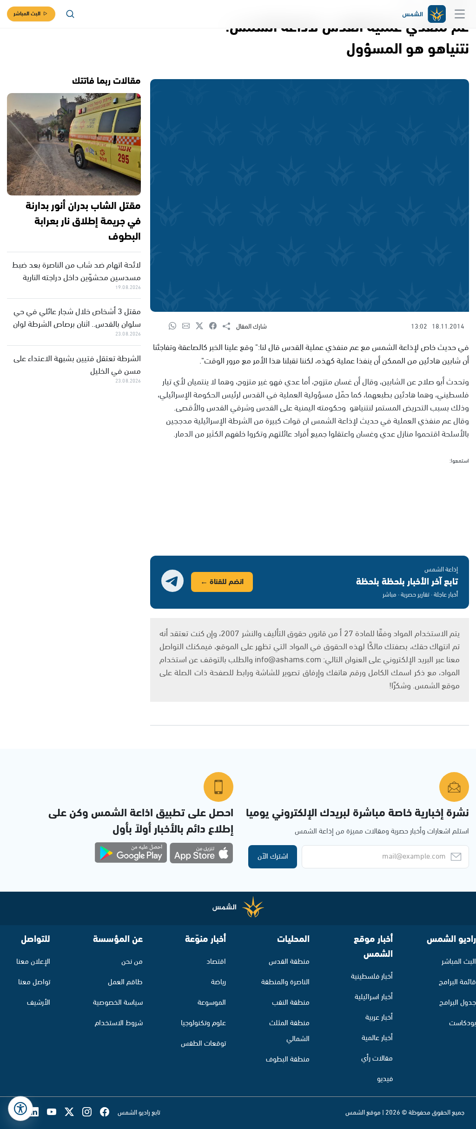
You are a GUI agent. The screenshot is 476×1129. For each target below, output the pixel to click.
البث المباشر (26, 14)
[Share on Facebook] (216, 326)
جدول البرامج (457, 1002)
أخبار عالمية (377, 1038)
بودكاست (462, 1023)
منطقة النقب (291, 1002)
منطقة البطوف (288, 1059)
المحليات (293, 939)
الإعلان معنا (33, 961)
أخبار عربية (379, 1017)
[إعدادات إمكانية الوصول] (20, 1108)
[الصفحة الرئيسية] (423, 14)
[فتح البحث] (70, 14)
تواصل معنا (34, 982)
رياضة (218, 982)
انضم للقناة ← (222, 582)
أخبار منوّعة (205, 939)
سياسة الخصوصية (118, 1002)
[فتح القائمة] (459, 14)
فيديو (385, 1079)
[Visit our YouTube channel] (56, 1113)
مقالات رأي (377, 1058)
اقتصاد (216, 961)
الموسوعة (212, 1002)
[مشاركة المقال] (229, 327)
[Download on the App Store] (201, 853)
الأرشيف (38, 1002)
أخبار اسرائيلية (374, 997)
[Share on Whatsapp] (175, 326)
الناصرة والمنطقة (285, 982)
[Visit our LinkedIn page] (38, 1113)
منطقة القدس (289, 961)
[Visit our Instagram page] (91, 1113)
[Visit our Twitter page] (73, 1113)
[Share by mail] (189, 326)
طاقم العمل (125, 982)
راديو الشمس (451, 939)
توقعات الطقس (203, 1043)
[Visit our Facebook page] (109, 1113)
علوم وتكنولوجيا (203, 1023)
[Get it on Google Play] (131, 853)
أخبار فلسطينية (372, 976)
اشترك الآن (273, 856)
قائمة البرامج (457, 982)
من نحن (132, 961)
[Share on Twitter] (202, 326)
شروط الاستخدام (119, 1023)
